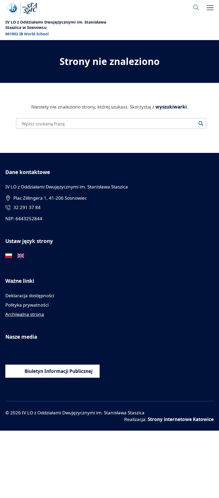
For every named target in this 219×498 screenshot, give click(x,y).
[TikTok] (56, 351)
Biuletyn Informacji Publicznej (58, 371)
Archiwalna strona (24, 314)
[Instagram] (32, 351)
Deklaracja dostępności (29, 295)
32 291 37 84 (27, 207)
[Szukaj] (201, 123)
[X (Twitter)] (44, 351)
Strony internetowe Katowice (181, 419)
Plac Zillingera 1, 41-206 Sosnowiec (50, 198)
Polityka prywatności (27, 305)
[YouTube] (20, 351)
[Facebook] (8, 351)
